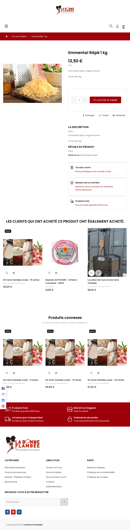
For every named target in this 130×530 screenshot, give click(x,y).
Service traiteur (54, 472)
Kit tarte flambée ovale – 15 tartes (63, 379)
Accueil (49, 286)
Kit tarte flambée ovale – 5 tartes (20, 379)
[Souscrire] (64, 502)
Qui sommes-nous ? (56, 477)
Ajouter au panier (106, 100)
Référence (73, 155)
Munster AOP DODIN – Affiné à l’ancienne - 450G (61, 281)
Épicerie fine (11, 481)
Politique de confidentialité (101, 472)
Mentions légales (96, 467)
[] (14, 273)
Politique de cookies (97, 477)
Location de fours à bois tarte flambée (103, 281)
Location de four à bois (99, 286)
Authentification (54, 486)
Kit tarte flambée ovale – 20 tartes (106, 379)
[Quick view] (7, 273)
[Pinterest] (13, 512)
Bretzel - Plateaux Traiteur (18, 477)
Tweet (105, 115)
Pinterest (120, 115)
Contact (50, 481)
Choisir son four (54, 467)
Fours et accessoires (15, 472)
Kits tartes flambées (14, 283)
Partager (89, 115)
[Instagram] (19, 512)
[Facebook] (7, 512)
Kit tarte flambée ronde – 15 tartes (21, 279)
